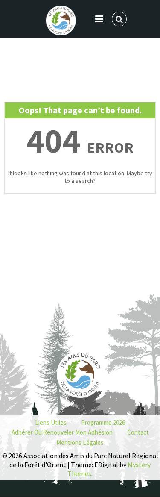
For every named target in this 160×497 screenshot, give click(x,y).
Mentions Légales (80, 442)
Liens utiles (51, 422)
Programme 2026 (103, 422)
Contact (138, 432)
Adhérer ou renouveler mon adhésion (62, 432)
